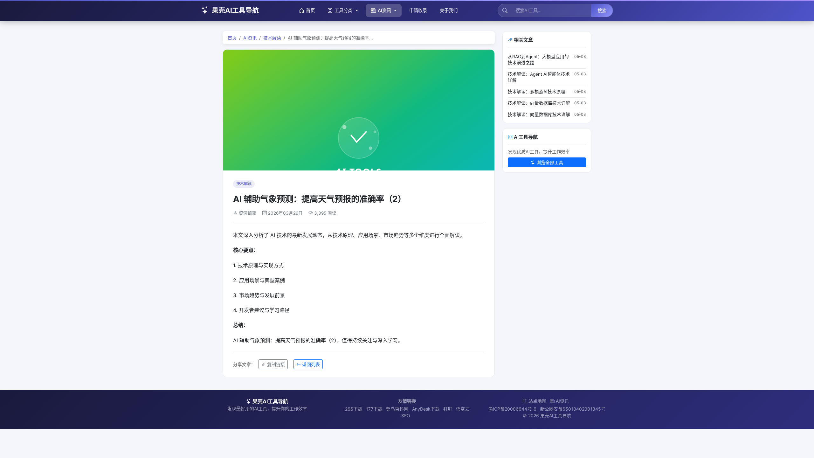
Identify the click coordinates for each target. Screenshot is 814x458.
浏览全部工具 (549, 162)
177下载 (374, 409)
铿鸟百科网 (397, 409)
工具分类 (343, 10)
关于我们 (449, 10)
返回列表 (311, 364)
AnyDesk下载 (425, 409)
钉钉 (447, 409)
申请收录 (418, 10)
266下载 (353, 409)
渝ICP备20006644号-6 (512, 409)
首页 (310, 10)
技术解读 (272, 37)
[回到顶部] (799, 446)
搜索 (601, 10)
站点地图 (537, 401)
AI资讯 (384, 10)
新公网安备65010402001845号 (572, 409)
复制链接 (276, 364)
